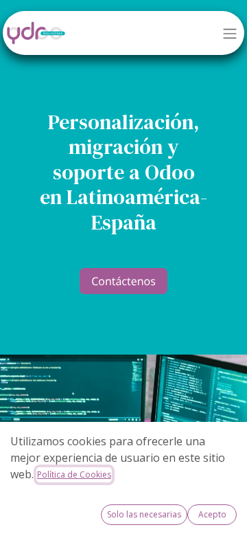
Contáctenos (123, 281)
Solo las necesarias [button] (144, 514)
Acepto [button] (212, 514)
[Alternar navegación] (229, 33)
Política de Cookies (74, 474)
